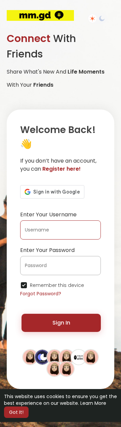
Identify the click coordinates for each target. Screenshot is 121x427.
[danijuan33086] (30, 356)
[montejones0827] (54, 356)
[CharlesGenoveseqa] (90, 356)
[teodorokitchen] (54, 368)
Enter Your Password (47, 250)
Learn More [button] (93, 403)
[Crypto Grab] (42, 356)
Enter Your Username (48, 214)
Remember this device (57, 285)
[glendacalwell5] (66, 356)
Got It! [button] (16, 412)
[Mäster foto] (78, 356)
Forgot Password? (40, 293)
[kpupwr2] (66, 368)
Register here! (61, 169)
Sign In (61, 323)
